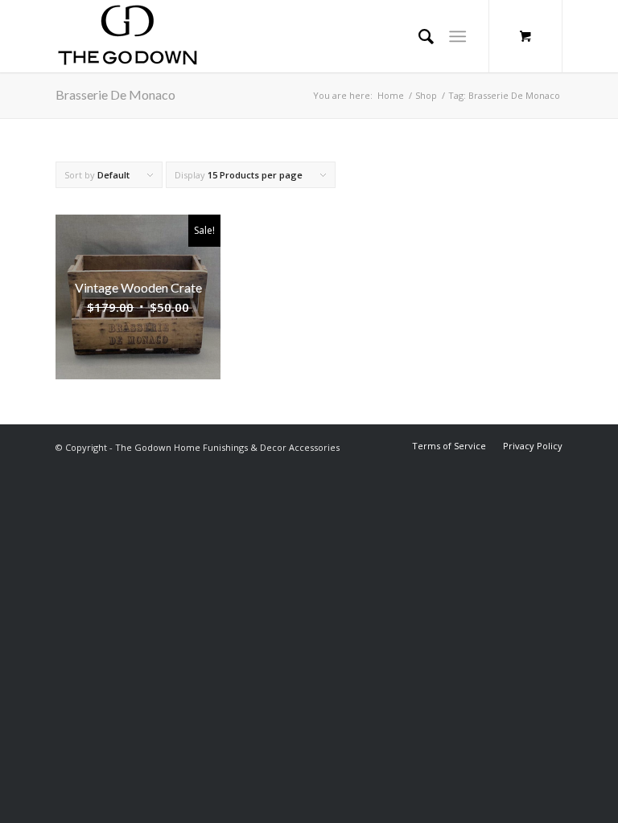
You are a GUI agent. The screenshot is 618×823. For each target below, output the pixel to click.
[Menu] (457, 36)
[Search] (418, 36)
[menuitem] (449, 446)
